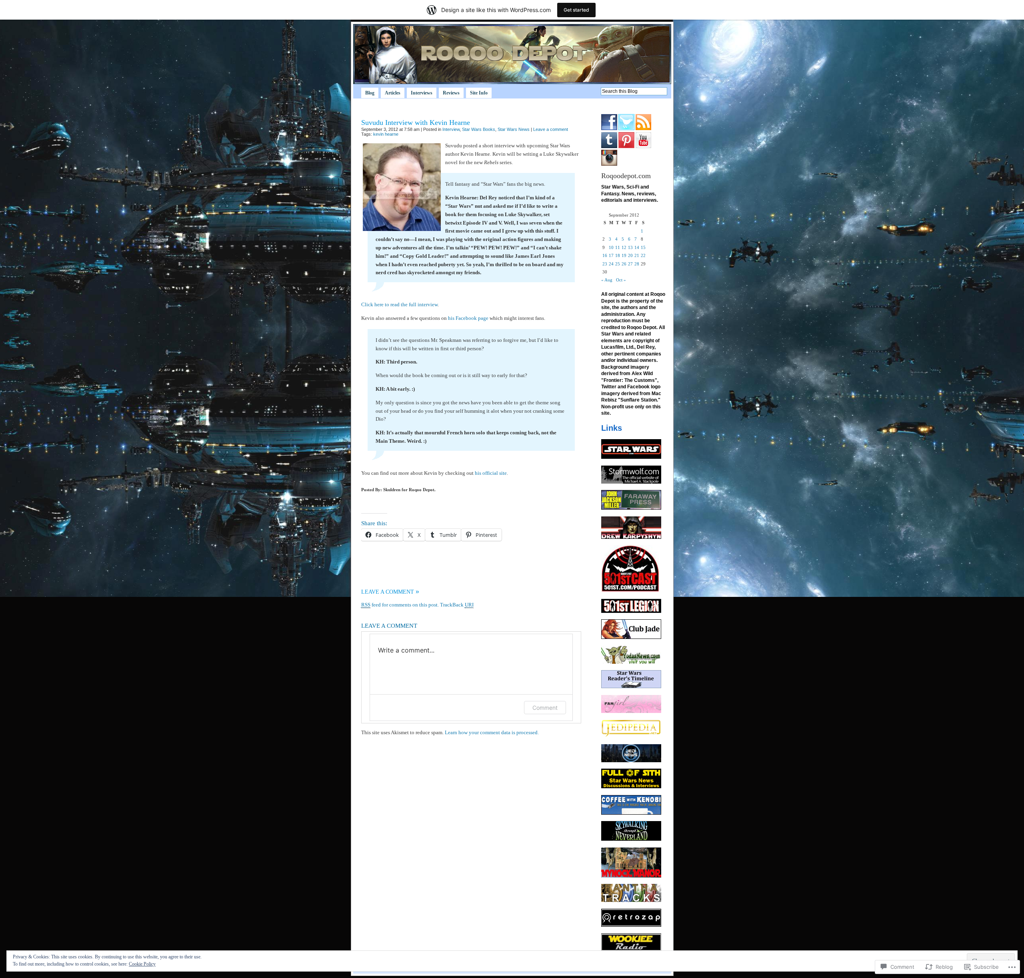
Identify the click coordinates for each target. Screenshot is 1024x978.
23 (604, 263)
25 (617, 263)
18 (617, 255)
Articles (392, 93)
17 (611, 255)
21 (636, 255)
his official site (491, 473)
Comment (545, 707)
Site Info (479, 93)
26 (624, 263)
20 (630, 255)
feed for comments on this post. (400, 605)
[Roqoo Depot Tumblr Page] (609, 146)
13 (630, 247)
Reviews (451, 93)
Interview (451, 129)
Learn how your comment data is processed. (492, 732)
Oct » (621, 279)
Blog (369, 93)
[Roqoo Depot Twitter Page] (626, 128)
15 (643, 247)
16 (604, 255)
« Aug (606, 279)
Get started (576, 10)
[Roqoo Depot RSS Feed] (643, 128)
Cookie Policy (142, 964)
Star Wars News (514, 129)
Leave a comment (550, 129)
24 (611, 263)
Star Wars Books (478, 129)
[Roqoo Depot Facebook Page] (609, 128)
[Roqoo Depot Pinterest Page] (626, 146)
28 (636, 263)
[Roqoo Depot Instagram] (609, 164)
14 (636, 247)
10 (611, 247)
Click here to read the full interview (399, 304)
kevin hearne (385, 134)
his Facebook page (468, 318)
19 (624, 255)
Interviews (421, 93)
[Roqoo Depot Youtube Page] (643, 146)
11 (617, 247)
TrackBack (457, 605)
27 (630, 263)
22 (643, 255)
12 (624, 247)
